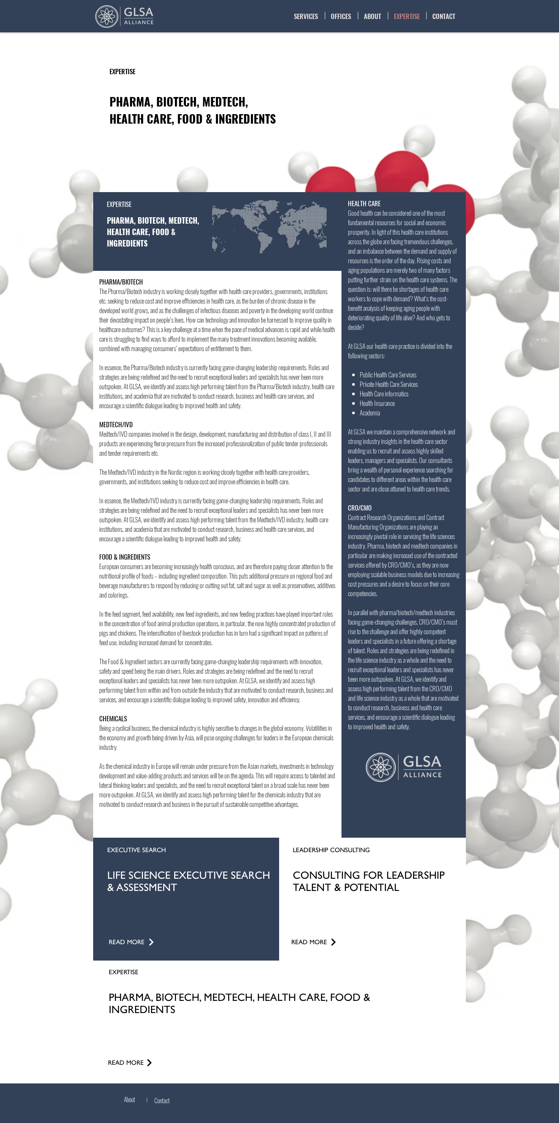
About (129, 1099)
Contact (162, 1100)
